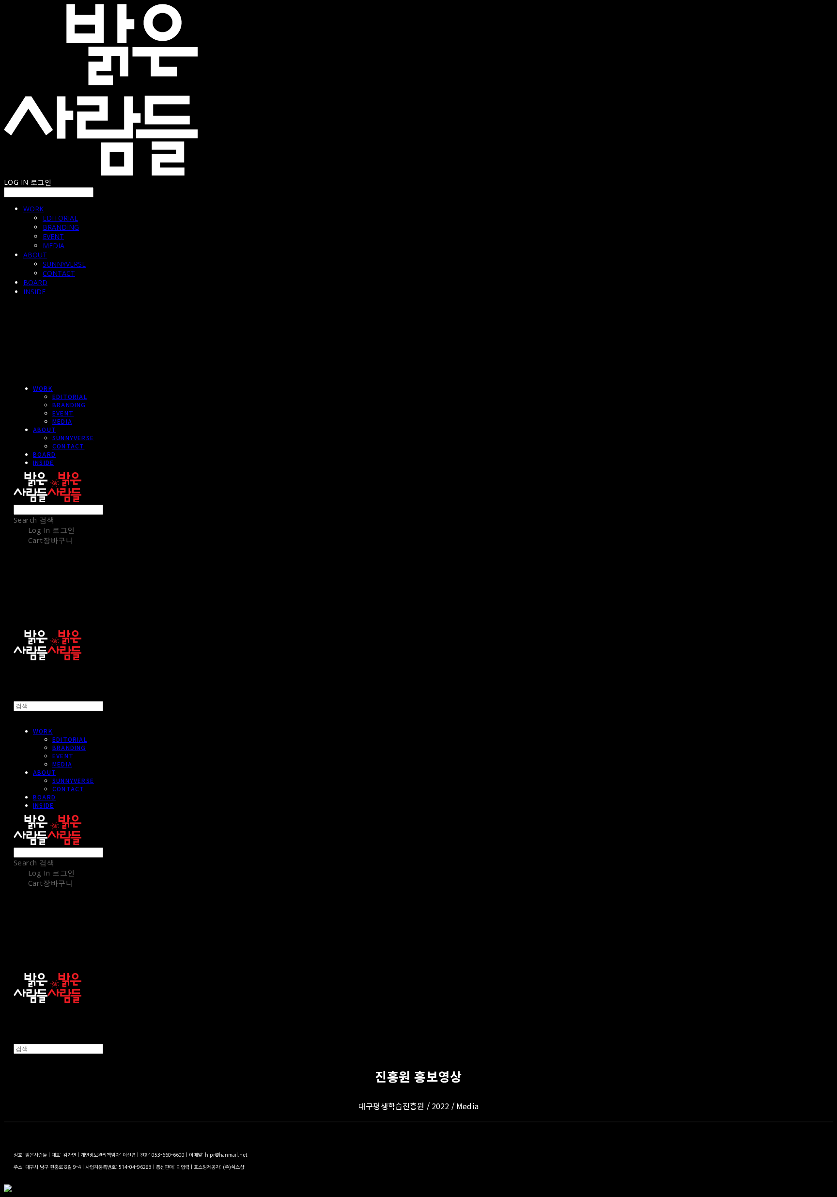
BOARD (35, 282)
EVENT (53, 236)
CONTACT (59, 273)
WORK (33, 208)
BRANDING (61, 227)
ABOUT (35, 254)
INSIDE (34, 291)
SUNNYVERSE (64, 264)
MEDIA (53, 245)
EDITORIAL (60, 218)
